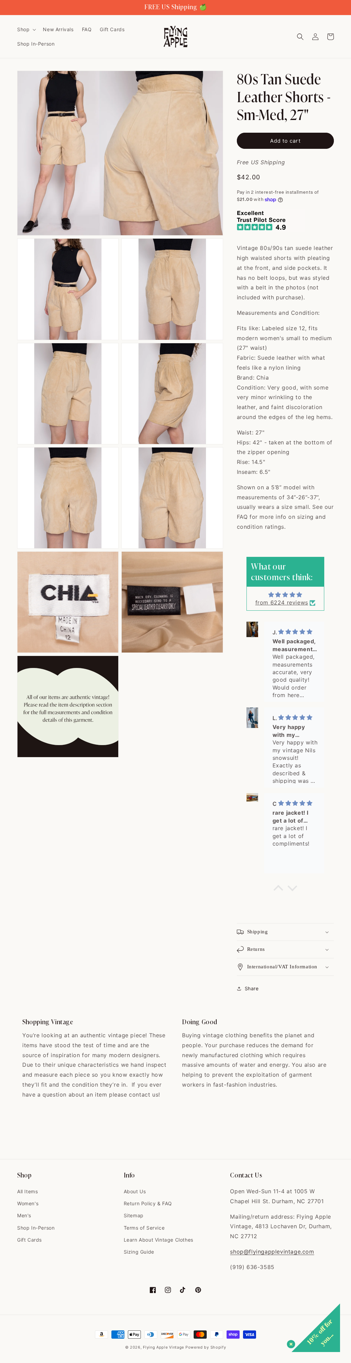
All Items (27, 1191)
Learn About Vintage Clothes (158, 1240)
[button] (26, 29)
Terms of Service (144, 1228)
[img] (285, 594)
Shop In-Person (36, 1228)
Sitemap (134, 1215)
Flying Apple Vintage (163, 1347)
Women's (27, 1203)
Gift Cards (29, 1240)
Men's (24, 1215)
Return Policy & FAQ (148, 1203)
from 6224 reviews (281, 602)
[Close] (289, 1343)
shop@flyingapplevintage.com (272, 1251)
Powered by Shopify (205, 1347)
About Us (135, 1191)
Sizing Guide (139, 1252)
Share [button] (252, 988)
